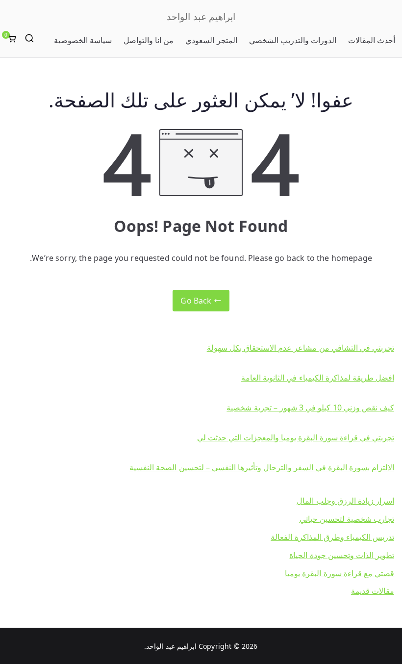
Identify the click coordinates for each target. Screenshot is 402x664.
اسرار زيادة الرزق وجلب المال (345, 500)
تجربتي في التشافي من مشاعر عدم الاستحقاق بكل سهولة (300, 347)
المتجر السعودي (211, 40)
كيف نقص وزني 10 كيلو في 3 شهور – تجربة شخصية (310, 407)
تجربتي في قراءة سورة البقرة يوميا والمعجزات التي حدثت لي (295, 437)
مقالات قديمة (372, 591)
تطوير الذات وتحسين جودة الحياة (341, 555)
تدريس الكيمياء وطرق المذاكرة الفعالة (332, 537)
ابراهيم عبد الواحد (201, 16)
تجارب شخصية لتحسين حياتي (347, 518)
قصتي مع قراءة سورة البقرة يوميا (339, 573)
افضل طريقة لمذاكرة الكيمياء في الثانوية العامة (317, 377)
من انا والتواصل (149, 40)
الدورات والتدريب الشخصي (292, 40)
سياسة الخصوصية (83, 40)
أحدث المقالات (371, 40)
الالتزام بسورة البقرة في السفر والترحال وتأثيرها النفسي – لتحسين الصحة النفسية (261, 467)
